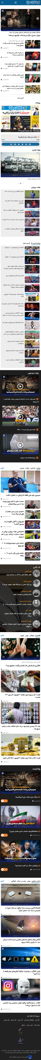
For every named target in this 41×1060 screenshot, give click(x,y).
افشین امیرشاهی (26, 591)
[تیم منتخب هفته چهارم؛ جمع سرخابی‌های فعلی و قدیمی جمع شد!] (32, 269)
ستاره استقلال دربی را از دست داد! (14, 191)
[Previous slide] (37, 18)
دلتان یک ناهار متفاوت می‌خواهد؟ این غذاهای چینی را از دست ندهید (13, 87)
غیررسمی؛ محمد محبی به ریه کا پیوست (13, 219)
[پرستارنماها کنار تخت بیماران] (20, 444)
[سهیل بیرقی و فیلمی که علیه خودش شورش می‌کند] (36, 613)
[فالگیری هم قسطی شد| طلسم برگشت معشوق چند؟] (32, 44)
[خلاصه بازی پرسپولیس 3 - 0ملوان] (32, 260)
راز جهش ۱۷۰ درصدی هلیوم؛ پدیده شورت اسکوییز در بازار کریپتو (14, 65)
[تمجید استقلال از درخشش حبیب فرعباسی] (32, 363)
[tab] (23, 183)
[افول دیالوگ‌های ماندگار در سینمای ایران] (36, 573)
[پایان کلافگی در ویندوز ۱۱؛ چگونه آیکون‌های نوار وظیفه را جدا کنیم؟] (20, 957)
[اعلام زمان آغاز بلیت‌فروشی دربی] (32, 279)
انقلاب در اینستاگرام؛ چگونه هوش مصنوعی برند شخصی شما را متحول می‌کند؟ (21, 1004)
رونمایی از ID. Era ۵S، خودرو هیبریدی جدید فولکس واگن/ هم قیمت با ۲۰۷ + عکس (21, 180)
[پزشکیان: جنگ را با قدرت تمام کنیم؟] (20, 851)
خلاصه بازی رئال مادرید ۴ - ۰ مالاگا (26, 430)
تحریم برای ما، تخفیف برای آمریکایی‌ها (27, 35)
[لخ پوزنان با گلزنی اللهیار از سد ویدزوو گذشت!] (32, 524)
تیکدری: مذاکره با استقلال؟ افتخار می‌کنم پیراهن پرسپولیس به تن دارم (14, 333)
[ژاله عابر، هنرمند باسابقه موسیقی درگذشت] (32, 354)
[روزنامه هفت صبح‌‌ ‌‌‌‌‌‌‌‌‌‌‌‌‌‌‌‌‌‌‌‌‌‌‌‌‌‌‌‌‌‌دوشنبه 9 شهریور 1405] (20, 118)
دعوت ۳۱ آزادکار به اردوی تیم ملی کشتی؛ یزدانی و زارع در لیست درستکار (13, 314)
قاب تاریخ (13, 1020)
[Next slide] (3, 18)
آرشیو (2, 468)
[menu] (16, 2)
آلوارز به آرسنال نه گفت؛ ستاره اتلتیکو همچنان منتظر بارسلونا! (13, 286)
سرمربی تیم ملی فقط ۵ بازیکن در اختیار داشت (23, 495)
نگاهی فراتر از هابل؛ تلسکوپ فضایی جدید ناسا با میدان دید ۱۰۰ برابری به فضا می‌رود (21, 941)
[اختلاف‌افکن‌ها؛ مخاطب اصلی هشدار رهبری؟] (20, 817)
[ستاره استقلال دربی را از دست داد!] (32, 194)
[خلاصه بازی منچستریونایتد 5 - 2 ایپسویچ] (32, 546)
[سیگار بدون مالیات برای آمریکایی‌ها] (20, 782)
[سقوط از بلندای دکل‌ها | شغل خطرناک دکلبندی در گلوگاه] (36, 624)
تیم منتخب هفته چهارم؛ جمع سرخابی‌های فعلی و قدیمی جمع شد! (14, 267)
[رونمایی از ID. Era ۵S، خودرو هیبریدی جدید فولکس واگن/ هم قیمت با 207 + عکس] (20, 164)
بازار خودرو (7, 1020)
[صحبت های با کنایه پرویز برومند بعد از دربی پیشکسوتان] (32, 504)
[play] (2, 800)
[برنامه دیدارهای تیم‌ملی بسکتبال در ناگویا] (32, 232)
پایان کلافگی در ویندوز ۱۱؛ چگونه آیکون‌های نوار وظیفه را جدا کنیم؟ (21, 972)
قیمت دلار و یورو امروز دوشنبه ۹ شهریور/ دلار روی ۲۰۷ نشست (22, 696)
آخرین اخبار (21, 98)
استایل (23, 1025)
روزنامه (37, 102)
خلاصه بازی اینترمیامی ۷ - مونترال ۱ (14, 247)
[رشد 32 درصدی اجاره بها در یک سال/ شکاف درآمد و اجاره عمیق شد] (20, 712)
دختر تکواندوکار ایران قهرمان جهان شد (13, 322)
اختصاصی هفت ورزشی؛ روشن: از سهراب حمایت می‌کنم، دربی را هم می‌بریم (12, 534)
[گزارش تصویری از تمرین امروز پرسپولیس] (32, 344)
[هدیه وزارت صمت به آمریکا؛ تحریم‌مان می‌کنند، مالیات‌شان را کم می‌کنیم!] (20, 385)
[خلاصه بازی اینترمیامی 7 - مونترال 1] (32, 250)
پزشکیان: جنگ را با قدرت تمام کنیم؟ (26, 865)
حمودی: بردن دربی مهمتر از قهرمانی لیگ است (15, 512)
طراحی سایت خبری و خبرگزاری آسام (18, 1057)
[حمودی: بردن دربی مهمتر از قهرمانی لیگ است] (32, 514)
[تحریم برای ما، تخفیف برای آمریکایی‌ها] (20, 20)
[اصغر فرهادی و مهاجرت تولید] (36, 593)
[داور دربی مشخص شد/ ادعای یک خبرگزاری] (32, 204)
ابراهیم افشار (27, 581)
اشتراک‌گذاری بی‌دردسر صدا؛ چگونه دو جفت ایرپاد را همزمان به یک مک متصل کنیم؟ (22, 909)
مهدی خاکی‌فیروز (26, 621)
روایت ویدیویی (33, 373)
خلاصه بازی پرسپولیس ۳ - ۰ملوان (14, 257)
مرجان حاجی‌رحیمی (25, 601)
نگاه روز (37, 1020)
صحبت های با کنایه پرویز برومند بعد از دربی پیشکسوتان (13, 502)
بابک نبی (28, 610)
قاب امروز (20, 1020)
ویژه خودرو (36, 150)
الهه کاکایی (28, 571)
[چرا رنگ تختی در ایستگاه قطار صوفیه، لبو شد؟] (36, 583)
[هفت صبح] (33, 2)
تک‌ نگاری (36, 567)
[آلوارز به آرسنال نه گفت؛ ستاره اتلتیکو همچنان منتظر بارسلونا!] (32, 288)
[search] (2, 2)
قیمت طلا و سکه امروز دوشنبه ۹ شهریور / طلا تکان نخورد (21, 758)
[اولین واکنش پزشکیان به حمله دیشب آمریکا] (32, 78)
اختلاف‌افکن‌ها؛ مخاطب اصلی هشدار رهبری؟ (24, 831)
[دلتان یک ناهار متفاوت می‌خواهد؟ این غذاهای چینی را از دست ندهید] (32, 89)
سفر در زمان (30, 1025)
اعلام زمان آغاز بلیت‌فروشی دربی (15, 276)
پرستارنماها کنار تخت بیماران (27, 458)
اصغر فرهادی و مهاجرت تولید (22, 594)
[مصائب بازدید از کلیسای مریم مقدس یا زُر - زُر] (36, 603)
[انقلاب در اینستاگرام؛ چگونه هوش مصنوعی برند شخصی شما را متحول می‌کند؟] (20, 988)
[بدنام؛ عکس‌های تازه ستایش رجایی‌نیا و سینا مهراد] (32, 307)
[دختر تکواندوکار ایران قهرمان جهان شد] (32, 325)
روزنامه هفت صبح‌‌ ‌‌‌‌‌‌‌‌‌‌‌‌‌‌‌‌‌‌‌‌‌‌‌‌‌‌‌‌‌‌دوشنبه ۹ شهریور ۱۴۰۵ (28, 131)
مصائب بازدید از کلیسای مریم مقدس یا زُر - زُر (17, 604)
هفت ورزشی (35, 187)
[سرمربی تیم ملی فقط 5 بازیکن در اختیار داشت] (20, 482)
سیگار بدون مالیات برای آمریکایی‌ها (27, 137)
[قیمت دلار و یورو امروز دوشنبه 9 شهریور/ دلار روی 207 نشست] (20, 680)
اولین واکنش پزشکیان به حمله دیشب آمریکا (13, 76)
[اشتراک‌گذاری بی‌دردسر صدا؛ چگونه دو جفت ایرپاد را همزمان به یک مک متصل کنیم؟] (20, 895)
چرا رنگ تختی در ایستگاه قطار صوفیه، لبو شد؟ (16, 584)
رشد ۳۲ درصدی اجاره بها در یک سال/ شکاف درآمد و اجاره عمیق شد (21, 727)
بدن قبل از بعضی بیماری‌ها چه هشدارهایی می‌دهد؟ (15, 54)
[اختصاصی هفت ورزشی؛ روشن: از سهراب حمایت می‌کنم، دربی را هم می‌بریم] (32, 534)
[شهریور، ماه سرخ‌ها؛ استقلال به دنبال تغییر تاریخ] (32, 213)
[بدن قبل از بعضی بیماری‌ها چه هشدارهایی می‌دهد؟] (32, 56)
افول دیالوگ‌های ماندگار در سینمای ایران (18, 574)
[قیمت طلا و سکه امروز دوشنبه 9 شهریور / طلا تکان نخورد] (20, 743)
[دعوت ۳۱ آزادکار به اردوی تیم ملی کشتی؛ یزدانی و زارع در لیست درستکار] (32, 316)
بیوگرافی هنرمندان (29, 1020)
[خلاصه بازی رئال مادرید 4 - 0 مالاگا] (20, 416)
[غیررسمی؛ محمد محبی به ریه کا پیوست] (32, 222)
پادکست (36, 769)
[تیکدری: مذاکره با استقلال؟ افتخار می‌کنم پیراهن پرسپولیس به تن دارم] (32, 335)
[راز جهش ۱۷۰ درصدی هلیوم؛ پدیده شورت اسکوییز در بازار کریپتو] (32, 67)
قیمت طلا (36, 1025)
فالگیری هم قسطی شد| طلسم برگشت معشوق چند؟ (13, 44)
